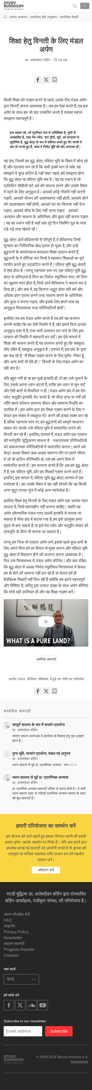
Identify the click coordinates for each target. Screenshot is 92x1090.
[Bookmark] (54, 79)
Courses (11, 955)
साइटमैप (9, 926)
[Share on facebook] (37, 79)
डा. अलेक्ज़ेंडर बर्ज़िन (37, 60)
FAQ (8, 920)
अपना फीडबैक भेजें (17, 914)
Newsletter (13, 938)
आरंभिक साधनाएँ (46, 659)
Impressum (79, 1061)
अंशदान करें (46, 870)
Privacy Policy (16, 932)
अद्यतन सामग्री (14, 944)
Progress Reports (19, 949)
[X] (46, 79)
